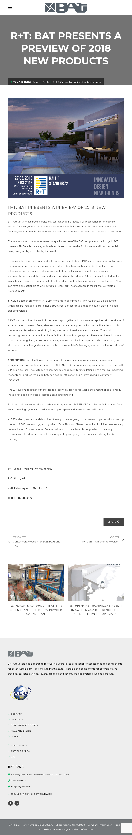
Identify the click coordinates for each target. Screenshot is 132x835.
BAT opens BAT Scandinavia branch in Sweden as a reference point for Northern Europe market (96, 610)
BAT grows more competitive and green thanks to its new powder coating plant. (36, 610)
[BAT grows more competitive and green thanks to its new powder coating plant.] (36, 582)
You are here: (22, 82)
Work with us (19, 745)
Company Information (99, 825)
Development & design (24, 725)
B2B (13, 756)
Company (16, 714)
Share (112, 522)
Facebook (10, 803)
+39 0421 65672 (18, 780)
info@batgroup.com (21, 786)
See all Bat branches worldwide (31, 794)
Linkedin (16, 803)
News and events (21, 731)
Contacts (17, 736)
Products (17, 719)
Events (45, 82)
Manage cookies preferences (76, 829)
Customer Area (20, 751)
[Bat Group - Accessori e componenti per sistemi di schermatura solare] (66, 7)
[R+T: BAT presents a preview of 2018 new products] (66, 148)
